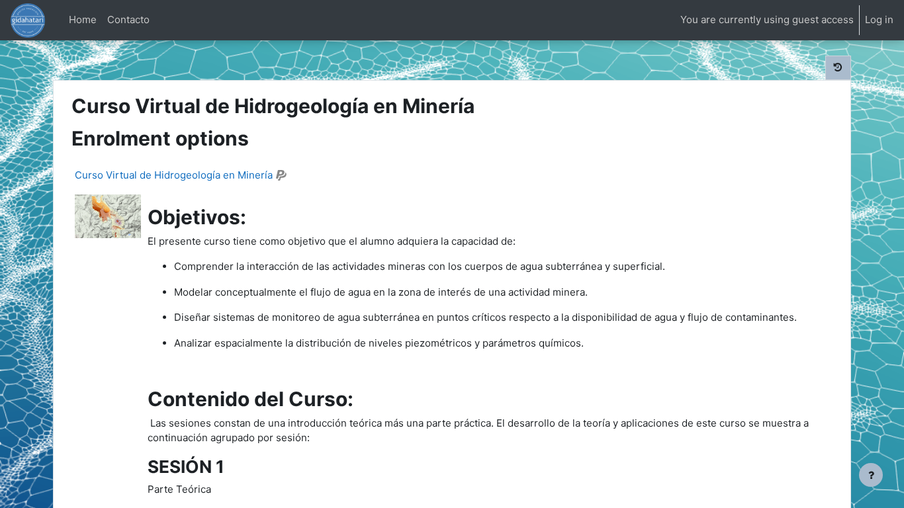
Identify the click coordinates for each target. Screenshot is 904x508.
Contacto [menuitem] (128, 19)
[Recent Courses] (838, 68)
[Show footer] (871, 475)
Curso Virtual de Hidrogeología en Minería (174, 175)
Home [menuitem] (83, 19)
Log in (879, 19)
